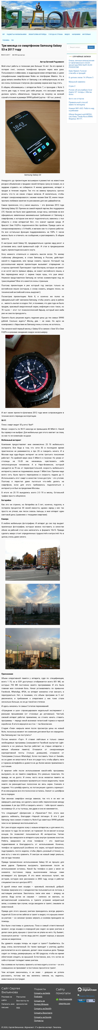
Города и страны (56, 34)
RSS (18, 1008)
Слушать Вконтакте (43, 1013)
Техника (5, 40)
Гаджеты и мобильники (16, 34)
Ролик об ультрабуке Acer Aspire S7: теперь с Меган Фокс (80, 92)
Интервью (86, 34)
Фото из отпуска (76, 99)
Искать (91, 47)
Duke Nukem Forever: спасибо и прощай (78, 72)
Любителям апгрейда (37, 34)
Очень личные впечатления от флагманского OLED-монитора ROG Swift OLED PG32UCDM (81, 63)
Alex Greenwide (65, 999)
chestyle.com (64, 1003)
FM (12, 40)
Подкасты (40, 989)
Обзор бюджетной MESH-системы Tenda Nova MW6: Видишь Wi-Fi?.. (81, 116)
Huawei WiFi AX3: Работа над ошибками (81, 109)
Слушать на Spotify (42, 1008)
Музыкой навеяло (77, 82)
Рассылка (20, 997)
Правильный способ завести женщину (78, 103)
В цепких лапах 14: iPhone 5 (81, 77)
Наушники (76, 34)
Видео (67, 34)
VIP (3, 34)
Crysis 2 (72, 86)
